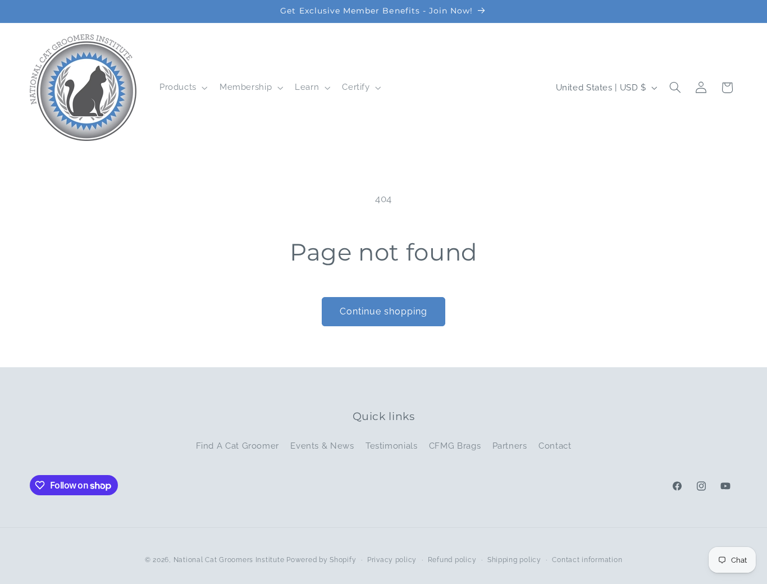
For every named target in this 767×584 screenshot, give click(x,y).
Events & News (322, 445)
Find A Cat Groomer (237, 445)
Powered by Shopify (321, 560)
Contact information (587, 560)
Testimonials (392, 445)
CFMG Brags (455, 445)
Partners (509, 445)
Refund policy (452, 560)
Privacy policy (392, 560)
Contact (554, 445)
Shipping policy (514, 560)
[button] (182, 87)
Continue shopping (384, 311)
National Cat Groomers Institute (229, 560)
